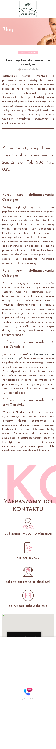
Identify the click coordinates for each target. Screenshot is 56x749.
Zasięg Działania (28, 52)
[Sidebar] (3, 228)
